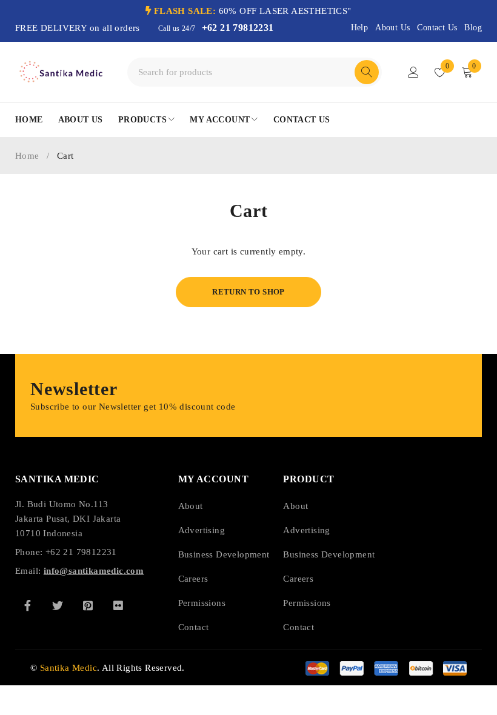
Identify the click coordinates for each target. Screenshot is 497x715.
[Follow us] (57, 605)
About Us (392, 27)
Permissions (201, 603)
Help (360, 27)
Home (27, 156)
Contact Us (437, 27)
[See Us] (88, 605)
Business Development (224, 554)
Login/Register (413, 72)
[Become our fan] (27, 605)
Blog (473, 27)
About (190, 506)
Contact (193, 627)
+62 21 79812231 (238, 27)
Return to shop (248, 291)
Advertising (201, 530)
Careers (193, 579)
